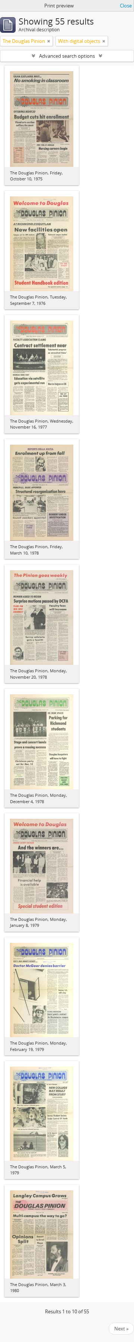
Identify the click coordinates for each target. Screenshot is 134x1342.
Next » (121, 1328)
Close (126, 5)
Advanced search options (67, 56)
